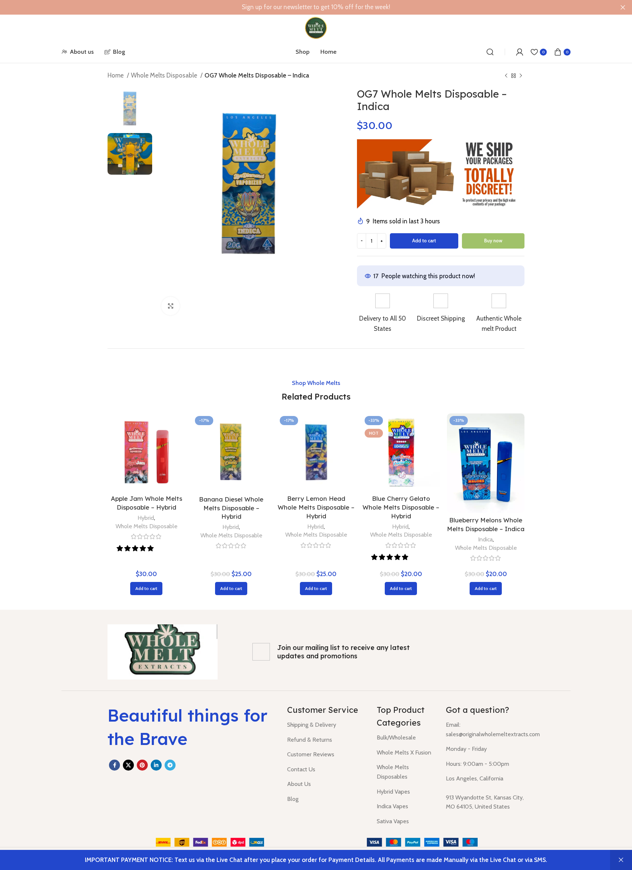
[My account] (519, 52)
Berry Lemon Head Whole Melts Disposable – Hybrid (316, 507)
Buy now (493, 240)
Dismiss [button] (621, 860)
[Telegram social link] (170, 765)
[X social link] (128, 765)
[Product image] (316, 452)
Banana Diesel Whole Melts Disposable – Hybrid (231, 508)
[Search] (490, 52)
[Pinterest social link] (142, 765)
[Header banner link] (305, 7)
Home (116, 75)
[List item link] (326, 725)
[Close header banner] (623, 7)
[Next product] (520, 76)
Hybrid (146, 517)
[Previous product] (506, 76)
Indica (485, 539)
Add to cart (424, 240)
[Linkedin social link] (156, 765)
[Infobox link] (382, 313)
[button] (136, 548)
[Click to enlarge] (170, 306)
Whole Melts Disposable (165, 75)
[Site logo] (316, 27)
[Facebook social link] (114, 765)
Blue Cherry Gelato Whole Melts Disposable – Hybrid (400, 507)
